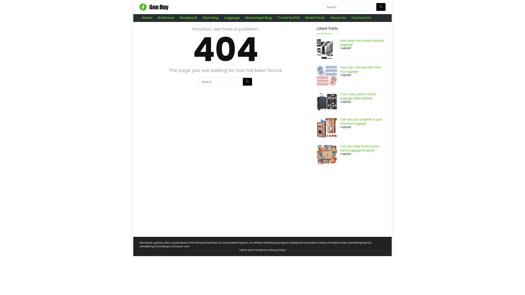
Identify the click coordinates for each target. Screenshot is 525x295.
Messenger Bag (258, 17)
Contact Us (361, 17)
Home (147, 17)
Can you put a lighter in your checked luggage (361, 121)
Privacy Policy (277, 250)
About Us (338, 17)
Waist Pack (315, 17)
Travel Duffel (288, 17)
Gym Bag (211, 17)
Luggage (232, 17)
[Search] (381, 7)
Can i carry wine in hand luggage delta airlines (358, 96)
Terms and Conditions (253, 250)
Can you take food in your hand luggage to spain (359, 148)
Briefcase (166, 17)
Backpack (188, 17)
